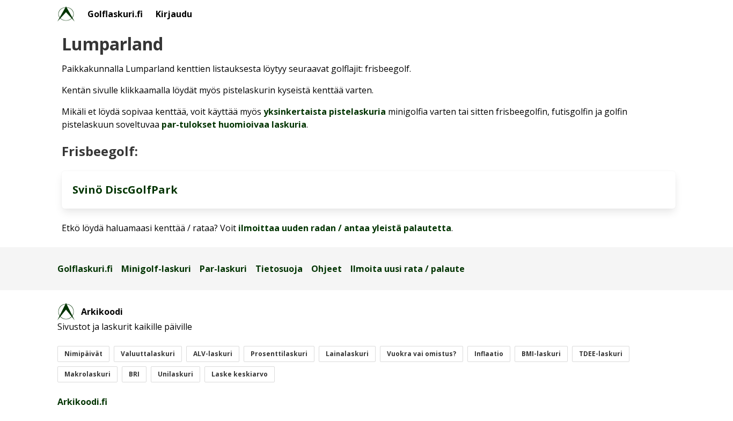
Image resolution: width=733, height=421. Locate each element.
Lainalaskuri (347, 353)
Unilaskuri (175, 374)
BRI (134, 374)
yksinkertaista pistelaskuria (324, 111)
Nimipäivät (83, 353)
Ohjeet (326, 269)
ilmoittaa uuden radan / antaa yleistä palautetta (344, 228)
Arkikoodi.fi (82, 402)
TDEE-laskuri (600, 353)
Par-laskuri (223, 269)
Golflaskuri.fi (115, 14)
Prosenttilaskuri (279, 353)
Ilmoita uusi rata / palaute (407, 269)
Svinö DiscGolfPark (125, 189)
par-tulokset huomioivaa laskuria (234, 124)
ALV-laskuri (212, 353)
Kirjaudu (174, 14)
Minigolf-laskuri (156, 269)
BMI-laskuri (541, 353)
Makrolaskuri (87, 374)
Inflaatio (488, 353)
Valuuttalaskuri (148, 353)
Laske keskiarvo (239, 374)
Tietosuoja (279, 269)
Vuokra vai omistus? (421, 353)
